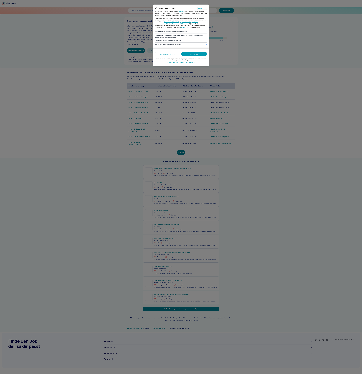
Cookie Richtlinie (190, 62)
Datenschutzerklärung (172, 62)
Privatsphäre (184, 27)
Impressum (182, 62)
